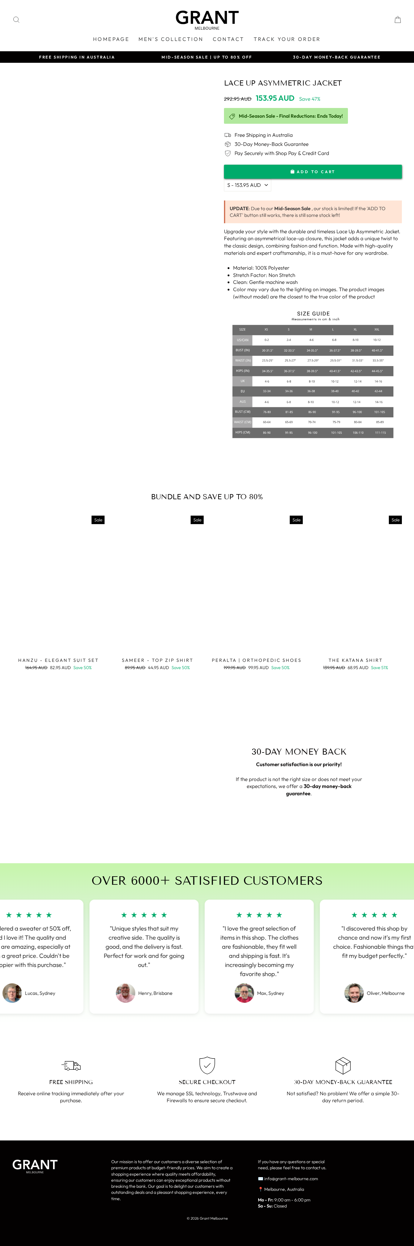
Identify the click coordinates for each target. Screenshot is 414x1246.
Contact (229, 39)
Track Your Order (287, 39)
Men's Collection (171, 39)
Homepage (111, 39)
